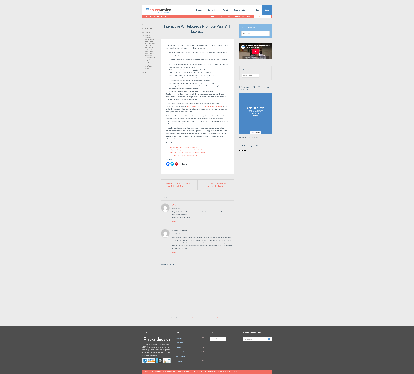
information (151, 43)
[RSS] (147, 16)
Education (179, 343)
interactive (148, 45)
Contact (220, 16)
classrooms (148, 39)
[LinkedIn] (158, 16)
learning (151, 47)
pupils (150, 55)
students (152, 59)
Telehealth (179, 361)
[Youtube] (165, 16)
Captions (179, 338)
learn (146, 47)
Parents (226, 10)
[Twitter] (162, 16)
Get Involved (239, 16)
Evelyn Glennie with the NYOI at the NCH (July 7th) (178, 184)
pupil (146, 55)
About (229, 16)
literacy (147, 49)
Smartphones (180, 356)
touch (150, 63)
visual (146, 65)
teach (146, 61)
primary (152, 53)
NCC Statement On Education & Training (183, 147)
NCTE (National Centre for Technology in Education (204, 106)
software (151, 57)
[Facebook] (150, 16)
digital (151, 41)
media (151, 51)
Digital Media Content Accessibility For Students (218, 184)
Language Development (184, 352)
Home (212, 16)
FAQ (248, 16)
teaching (151, 61)
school (147, 57)
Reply (174, 221)
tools (146, 63)
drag (146, 43)
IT (152, 45)
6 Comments (148, 28)
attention (147, 36)
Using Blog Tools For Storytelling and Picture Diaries (187, 152)
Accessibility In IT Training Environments (183, 155)
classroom (148, 38)
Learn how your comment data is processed (203, 318)
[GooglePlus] (154, 16)
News (267, 10)
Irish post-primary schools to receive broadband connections (189, 150)
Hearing (199, 10)
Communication (240, 10)
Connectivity (212, 10)
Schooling (255, 10)
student (147, 59)
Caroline (176, 205)
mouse (147, 53)
